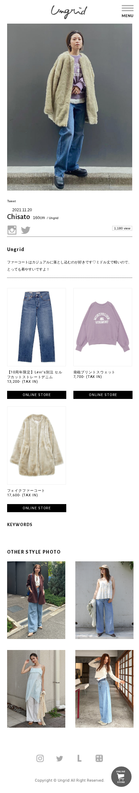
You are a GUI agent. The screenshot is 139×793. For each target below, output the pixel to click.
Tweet (11, 201)
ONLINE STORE (37, 395)
